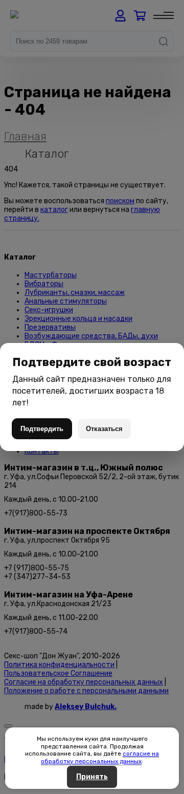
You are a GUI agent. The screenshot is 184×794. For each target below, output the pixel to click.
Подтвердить (41, 429)
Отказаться (104, 429)
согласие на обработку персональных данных (100, 757)
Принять (92, 776)
